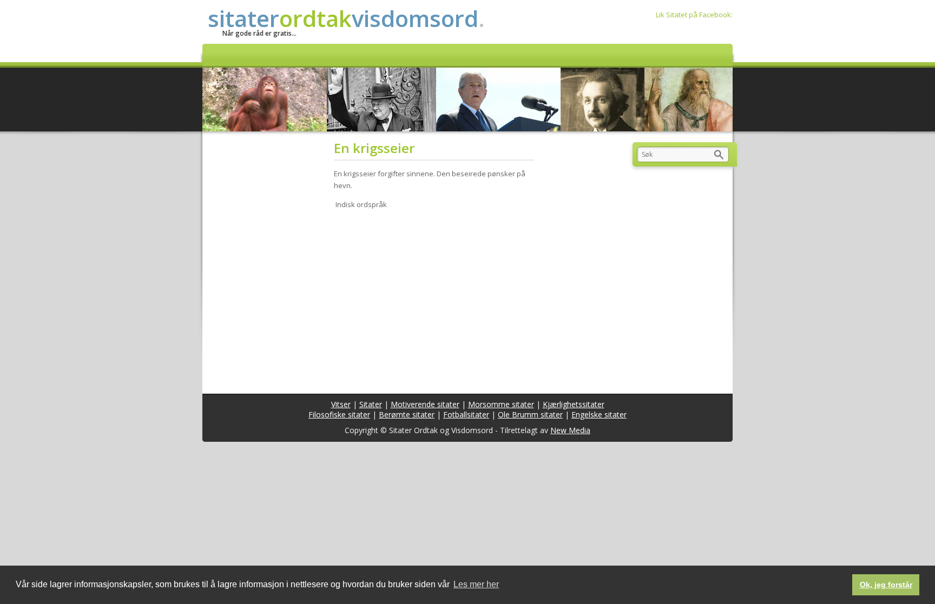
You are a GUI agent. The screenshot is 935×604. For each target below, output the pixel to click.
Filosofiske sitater (339, 414)
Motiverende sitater (425, 404)
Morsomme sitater (501, 404)
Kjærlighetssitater (573, 404)
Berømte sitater (406, 414)
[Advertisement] (437, 302)
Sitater (370, 404)
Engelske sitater (599, 414)
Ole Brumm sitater (530, 414)
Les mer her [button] (476, 584)
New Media (570, 430)
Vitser (341, 404)
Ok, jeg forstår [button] (886, 584)
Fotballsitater (466, 414)
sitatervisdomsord (346, 18)
